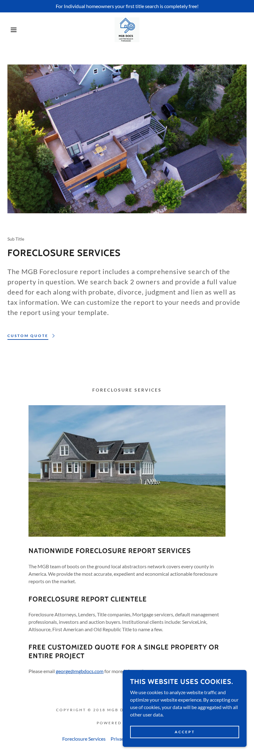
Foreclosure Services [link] (84, 739)
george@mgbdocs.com (79, 671)
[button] (12, 30)
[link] (127, 29)
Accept (185, 732)
